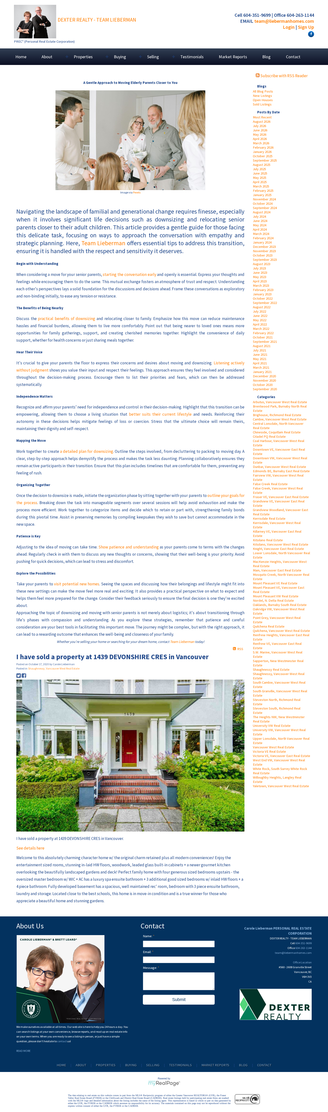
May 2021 (259, 359)
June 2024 (260, 221)
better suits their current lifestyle (160, 414)
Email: (147, 952)
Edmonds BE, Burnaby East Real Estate (281, 471)
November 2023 (264, 251)
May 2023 (259, 277)
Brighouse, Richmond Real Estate (277, 415)
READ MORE (23, 1051)
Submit (179, 999)
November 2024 (264, 199)
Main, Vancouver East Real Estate (277, 570)
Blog (266, 56)
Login (289, 27)
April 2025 (260, 182)
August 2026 (261, 121)
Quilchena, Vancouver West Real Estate (281, 631)
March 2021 (261, 367)
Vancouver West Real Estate (273, 747)
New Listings (262, 95)
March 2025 (261, 186)
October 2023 (263, 255)
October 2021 (263, 337)
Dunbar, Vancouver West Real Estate (279, 467)
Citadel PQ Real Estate (269, 436)
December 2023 (264, 247)
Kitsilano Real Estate (268, 540)
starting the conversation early (129, 274)
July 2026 (259, 126)
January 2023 (262, 294)
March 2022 (261, 328)
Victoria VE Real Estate (269, 751)
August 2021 (261, 346)
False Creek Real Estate (270, 484)
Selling (152, 1065)
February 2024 (263, 238)
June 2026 (260, 130)
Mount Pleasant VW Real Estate (275, 596)
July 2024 (259, 216)
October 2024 (263, 203)
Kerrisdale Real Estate (269, 518)
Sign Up (306, 27)
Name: (148, 936)
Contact (293, 56)
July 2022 (259, 311)
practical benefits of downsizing (66, 318)
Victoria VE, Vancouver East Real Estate (281, 756)
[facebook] (310, 34)
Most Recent (262, 117)
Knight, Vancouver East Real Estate (278, 549)
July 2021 (259, 350)
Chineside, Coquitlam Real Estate (277, 432)
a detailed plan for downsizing (86, 451)
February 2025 (263, 190)
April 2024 (260, 229)
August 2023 (261, 264)
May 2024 (259, 225)
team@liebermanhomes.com (284, 21)
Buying (131, 1065)
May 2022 (259, 320)
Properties (105, 1065)
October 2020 (263, 385)
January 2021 (262, 372)
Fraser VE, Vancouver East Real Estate (281, 497)
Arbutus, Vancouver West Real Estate (280, 402)
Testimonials (192, 56)
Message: (150, 968)
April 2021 (260, 363)
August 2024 (261, 212)
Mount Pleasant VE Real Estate (275, 583)
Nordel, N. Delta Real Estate (273, 600)
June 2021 (260, 354)
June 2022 (260, 316)
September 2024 (265, 208)
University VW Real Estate (272, 725)
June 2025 (260, 173)
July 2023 (259, 268)
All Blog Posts (263, 91)
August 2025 (261, 165)
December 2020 (264, 376)
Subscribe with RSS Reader (284, 75)
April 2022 (260, 324)
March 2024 (261, 234)
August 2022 (261, 307)
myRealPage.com (164, 1083)
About (81, 1065)
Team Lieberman (103, 243)
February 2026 (263, 147)
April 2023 (260, 281)
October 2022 (263, 298)
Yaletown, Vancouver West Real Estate (281, 786)
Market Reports (233, 56)
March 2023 (261, 285)
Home (20, 56)
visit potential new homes (76, 584)
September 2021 (265, 341)
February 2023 (263, 290)
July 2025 (259, 169)
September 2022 (265, 303)
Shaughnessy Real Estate (271, 669)
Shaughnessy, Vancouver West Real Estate (53, 668)
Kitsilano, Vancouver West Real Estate (280, 544)
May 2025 (259, 177)
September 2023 (265, 259)
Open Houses (263, 100)
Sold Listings (262, 104)
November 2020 (264, 380)
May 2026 (259, 134)
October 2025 (263, 156)
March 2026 (261, 143)
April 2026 (260, 139)
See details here (30, 848)
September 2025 (265, 160)
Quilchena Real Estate (269, 626)
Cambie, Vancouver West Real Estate (280, 419)
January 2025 (262, 195)
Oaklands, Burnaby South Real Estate (280, 605)
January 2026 (262, 152)
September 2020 (265, 389)
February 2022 (263, 333)
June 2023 (260, 272)
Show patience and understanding (128, 547)
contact (62, 1041)
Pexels (136, 192)
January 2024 (262, 242)
